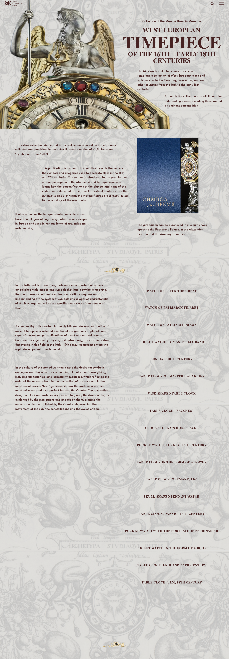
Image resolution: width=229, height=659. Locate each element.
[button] (212, 3)
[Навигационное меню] (221, 4)
